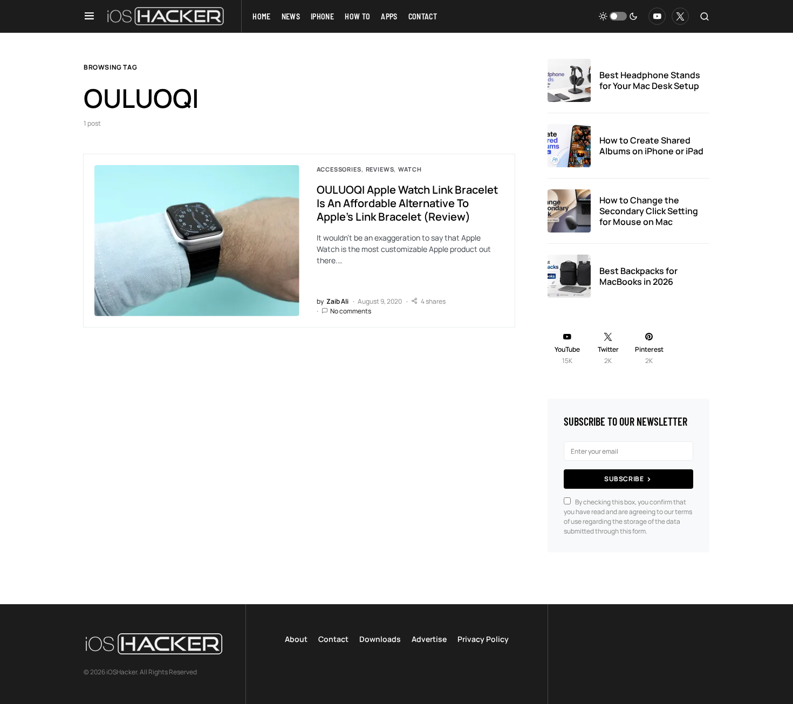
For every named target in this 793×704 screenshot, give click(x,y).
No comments (350, 311)
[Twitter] (680, 16)
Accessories (339, 169)
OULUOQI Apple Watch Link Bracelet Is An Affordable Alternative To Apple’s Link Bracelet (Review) (407, 203)
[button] (89, 16)
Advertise (429, 639)
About (296, 639)
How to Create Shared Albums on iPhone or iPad (651, 145)
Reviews (380, 169)
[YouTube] (657, 16)
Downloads (380, 639)
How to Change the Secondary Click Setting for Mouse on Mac (648, 211)
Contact (333, 639)
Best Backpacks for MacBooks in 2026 (638, 276)
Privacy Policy (483, 639)
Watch (409, 169)
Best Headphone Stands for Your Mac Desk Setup (649, 80)
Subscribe (624, 478)
